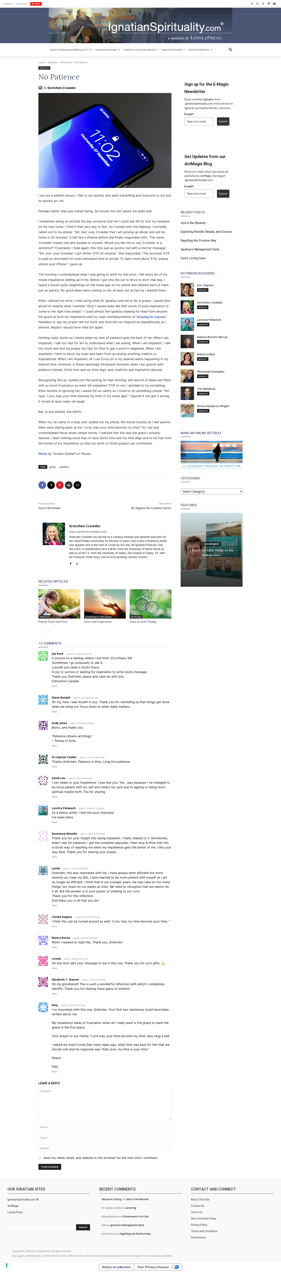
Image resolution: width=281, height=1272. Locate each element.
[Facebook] (252, 4)
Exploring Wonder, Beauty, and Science (206, 232)
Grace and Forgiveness (97, 621)
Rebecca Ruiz (206, 354)
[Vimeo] (268, 4)
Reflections (66, 62)
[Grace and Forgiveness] (105, 604)
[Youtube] (274, 4)
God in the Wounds (193, 223)
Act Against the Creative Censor (151, 508)
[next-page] (47, 630)
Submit (223, 121)
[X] (263, 4)
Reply (54, 686)
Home (41, 62)
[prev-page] (40, 630)
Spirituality (136, 616)
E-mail (189, 114)
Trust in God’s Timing (143, 621)
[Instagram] (257, 4)
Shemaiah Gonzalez (210, 371)
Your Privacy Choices (153, 1267)
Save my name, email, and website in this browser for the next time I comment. (100, 1158)
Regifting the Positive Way (198, 240)
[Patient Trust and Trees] (59, 604)
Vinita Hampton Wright (213, 406)
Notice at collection (116, 1267)
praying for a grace (151, 317)
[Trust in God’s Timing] (150, 604)
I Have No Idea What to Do (212, 550)
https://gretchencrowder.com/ (88, 531)
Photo (42, 454)
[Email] (77, 485)
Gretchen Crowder (62, 88)
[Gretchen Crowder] (40, 88)
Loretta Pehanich (209, 320)
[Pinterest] (60, 485)
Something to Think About (98, 616)
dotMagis (53, 62)
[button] (230, 49)
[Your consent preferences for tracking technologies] (6, 1265)
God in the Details (49, 508)
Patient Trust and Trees (52, 621)
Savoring (130, 1207)
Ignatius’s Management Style (200, 249)
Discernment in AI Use (135, 1216)
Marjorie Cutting (111, 1199)
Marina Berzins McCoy (212, 337)
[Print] (68, 485)
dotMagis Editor (212, 554)
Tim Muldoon (206, 389)
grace (53, 466)
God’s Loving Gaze (193, 258)
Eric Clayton (205, 285)
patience (64, 466)
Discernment (211, 544)
